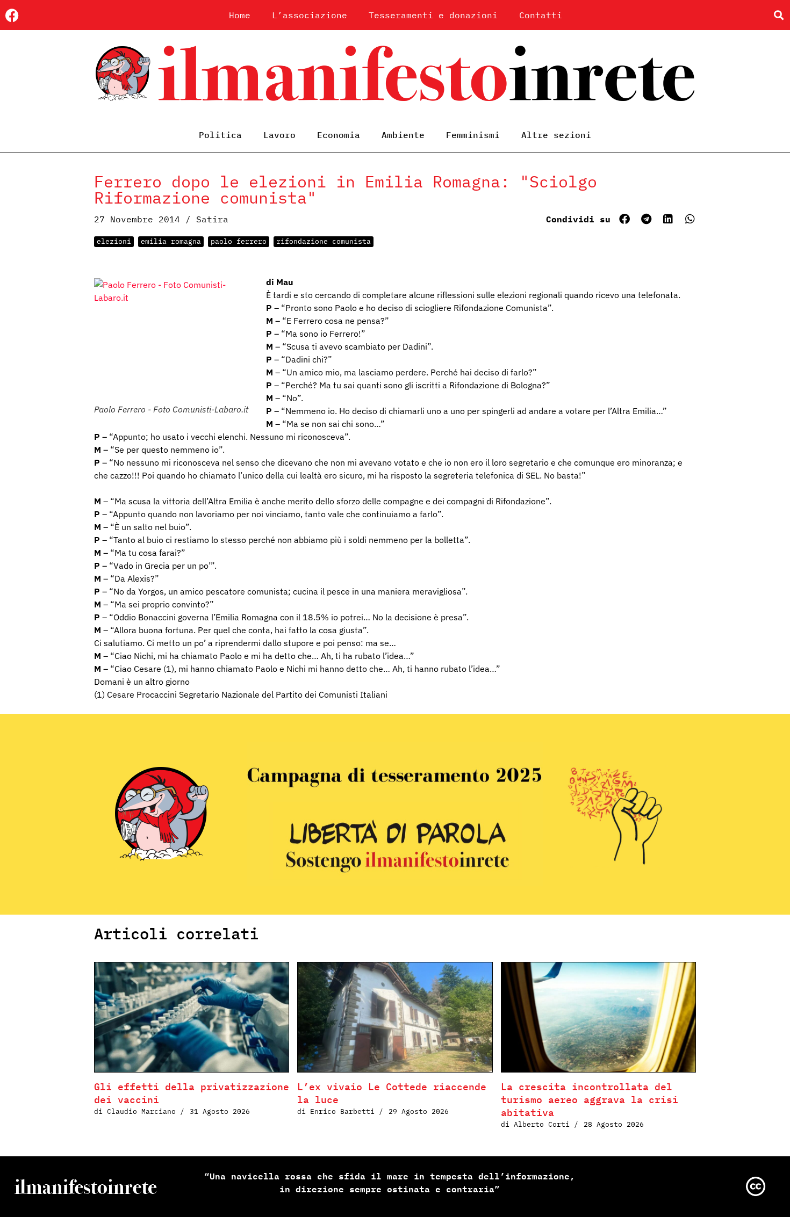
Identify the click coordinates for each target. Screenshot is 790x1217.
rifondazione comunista (323, 241)
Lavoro (279, 134)
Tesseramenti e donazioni (433, 15)
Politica (220, 134)
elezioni (114, 241)
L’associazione (309, 15)
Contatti (540, 15)
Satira (212, 219)
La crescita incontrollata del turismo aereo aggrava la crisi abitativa (589, 1100)
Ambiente (403, 134)
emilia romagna (171, 241)
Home (239, 15)
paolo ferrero (239, 241)
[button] (778, 15)
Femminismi (473, 134)
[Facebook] (12, 15)
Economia (338, 134)
